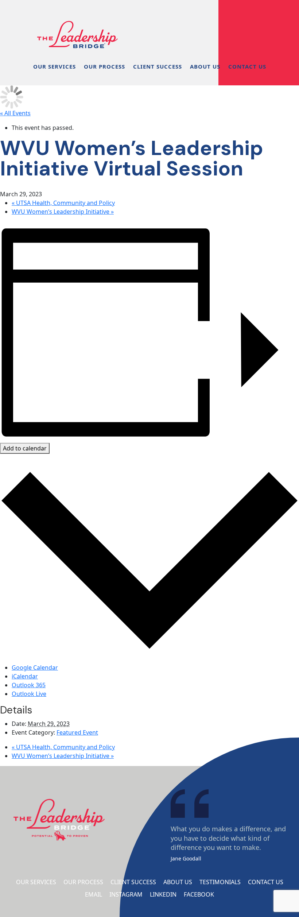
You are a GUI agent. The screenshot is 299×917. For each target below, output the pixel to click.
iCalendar (25, 676)
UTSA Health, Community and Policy (63, 203)
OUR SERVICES (54, 66)
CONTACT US (247, 66)
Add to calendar (25, 448)
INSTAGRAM (126, 894)
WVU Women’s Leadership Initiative (63, 212)
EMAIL (93, 894)
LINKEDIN (163, 894)
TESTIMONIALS (220, 882)
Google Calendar (35, 667)
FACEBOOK (199, 894)
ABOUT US (205, 66)
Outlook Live (29, 694)
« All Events (15, 113)
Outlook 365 (29, 685)
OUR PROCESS (104, 66)
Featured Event (77, 732)
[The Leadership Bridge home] (77, 25)
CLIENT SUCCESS (157, 66)
